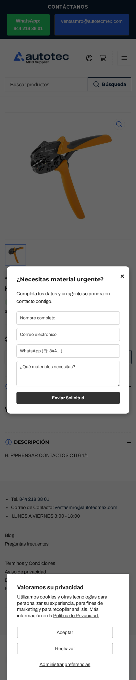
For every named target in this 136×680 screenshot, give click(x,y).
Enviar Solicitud (68, 398)
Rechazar (65, 648)
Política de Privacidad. (76, 615)
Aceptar (65, 632)
